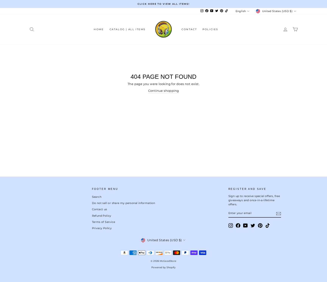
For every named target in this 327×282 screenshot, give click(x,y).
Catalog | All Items (128, 29)
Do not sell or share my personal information (123, 203)
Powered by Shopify (163, 267)
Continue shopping (163, 91)
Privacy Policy (102, 228)
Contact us (99, 209)
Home (99, 29)
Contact (189, 29)
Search (96, 196)
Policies (210, 29)
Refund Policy (101, 215)
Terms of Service (103, 221)
